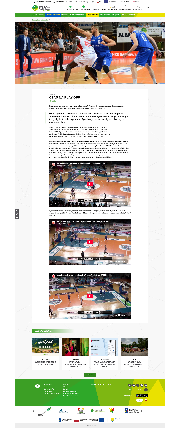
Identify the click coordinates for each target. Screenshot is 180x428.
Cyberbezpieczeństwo (70, 396)
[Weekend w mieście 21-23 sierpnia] (45, 354)
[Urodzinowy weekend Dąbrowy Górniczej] (134, 354)
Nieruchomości (53, 15)
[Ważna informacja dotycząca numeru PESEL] (104, 354)
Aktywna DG (70, 9)
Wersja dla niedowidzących (42, 1)
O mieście (65, 15)
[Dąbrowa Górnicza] (41, 8)
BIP (100, 1)
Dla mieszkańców (77, 15)
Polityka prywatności (70, 391)
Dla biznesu (105, 15)
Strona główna (36, 20)
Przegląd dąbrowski (125, 9)
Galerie (65, 384)
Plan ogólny (130, 15)
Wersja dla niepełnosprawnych (64, 1)
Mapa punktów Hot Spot (71, 393)
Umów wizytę (92, 15)
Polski (137, 1)
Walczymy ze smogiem (99, 9)
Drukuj (54, 101)
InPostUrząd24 (112, 9)
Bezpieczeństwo (138, 9)
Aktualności (38, 15)
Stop (40, 415)
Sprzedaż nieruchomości (83, 9)
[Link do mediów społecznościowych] (130, 385)
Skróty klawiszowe (125, 1)
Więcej (90, 374)
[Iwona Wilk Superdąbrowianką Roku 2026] (75, 354)
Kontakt (65, 389)
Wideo (65, 387)
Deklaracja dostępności (51, 393)
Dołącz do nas (118, 15)
